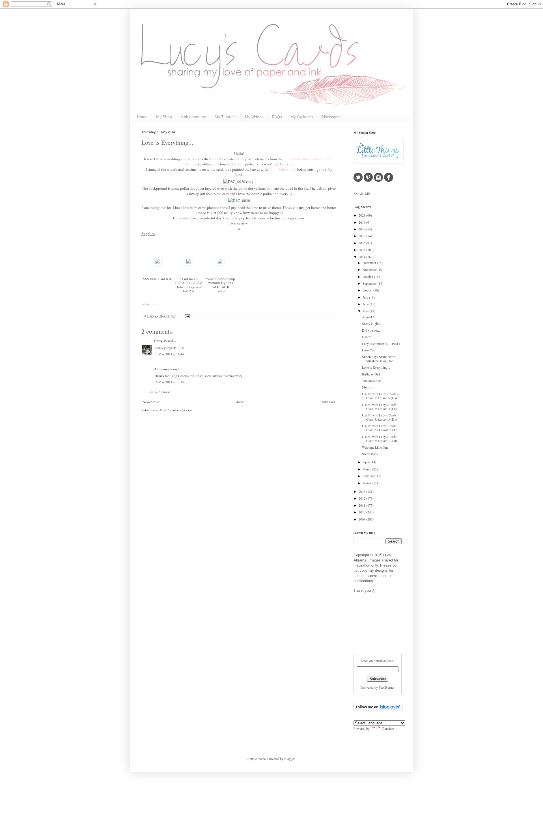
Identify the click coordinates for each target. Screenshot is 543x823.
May (366, 311)
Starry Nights (371, 323)
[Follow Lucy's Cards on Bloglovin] (378, 709)
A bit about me (193, 117)
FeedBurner (387, 687)
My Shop (164, 117)
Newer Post (151, 401)
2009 (362, 519)
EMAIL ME (362, 193)
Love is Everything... (167, 142)
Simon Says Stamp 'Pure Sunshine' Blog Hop (378, 358)
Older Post (328, 401)
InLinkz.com (149, 304)
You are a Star (371, 380)
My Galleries (301, 117)
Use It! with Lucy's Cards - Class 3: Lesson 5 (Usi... (380, 396)
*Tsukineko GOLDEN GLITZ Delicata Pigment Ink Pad (188, 285)
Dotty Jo (160, 340)
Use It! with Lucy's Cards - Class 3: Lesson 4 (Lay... (380, 406)
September (370, 283)
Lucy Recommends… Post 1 (381, 343)
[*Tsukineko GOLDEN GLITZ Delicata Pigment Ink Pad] (189, 263)
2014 (362, 256)
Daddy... (367, 336)
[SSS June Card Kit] (157, 263)
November (370, 269)
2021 (362, 215)
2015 (362, 249)
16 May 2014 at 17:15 (169, 382)
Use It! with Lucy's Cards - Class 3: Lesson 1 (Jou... (380, 438)
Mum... (367, 387)
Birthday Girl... (372, 374)
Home (142, 117)
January (368, 483)
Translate (388, 728)
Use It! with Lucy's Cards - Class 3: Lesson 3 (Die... (380, 417)
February (369, 476)
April (366, 462)
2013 (362, 491)
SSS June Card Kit (157, 278)
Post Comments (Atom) (176, 410)
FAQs (277, 117)
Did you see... (371, 330)
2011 (362, 505)
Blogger (289, 758)
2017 (362, 236)
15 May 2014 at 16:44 (169, 354)
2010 (362, 512)
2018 (362, 229)
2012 (362, 498)
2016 (362, 243)
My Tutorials (225, 117)
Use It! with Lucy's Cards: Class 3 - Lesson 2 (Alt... (381, 428)
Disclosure (330, 117)
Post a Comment (159, 392)
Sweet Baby (370, 454)
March (367, 469)
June (366, 304)
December (370, 262)
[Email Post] (186, 316)
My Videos (254, 117)
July (366, 297)
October (368, 276)
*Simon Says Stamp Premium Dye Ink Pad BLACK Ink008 (220, 285)
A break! (368, 317)
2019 (362, 222)
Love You (368, 350)
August (368, 290)
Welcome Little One (375, 447)
